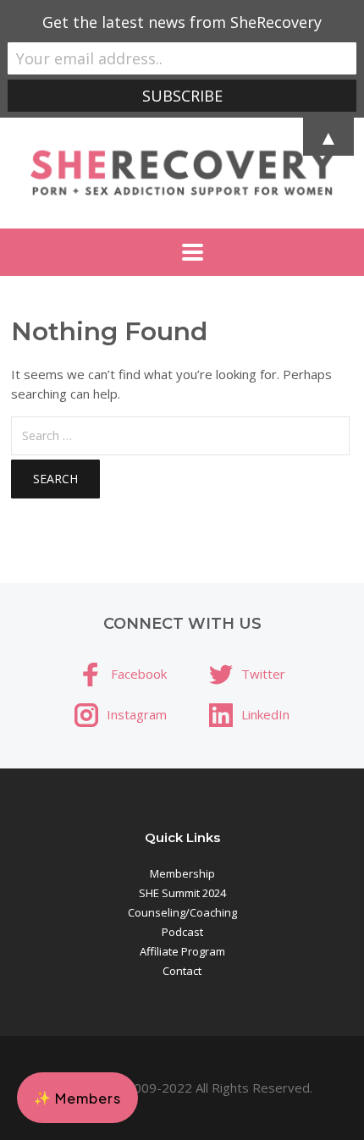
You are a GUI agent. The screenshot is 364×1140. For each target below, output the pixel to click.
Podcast (182, 931)
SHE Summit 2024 (182, 892)
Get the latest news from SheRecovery (182, 22)
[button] (77, 1097)
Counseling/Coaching (182, 912)
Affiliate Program (182, 951)
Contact (182, 970)
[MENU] (182, 252)
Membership (182, 873)
